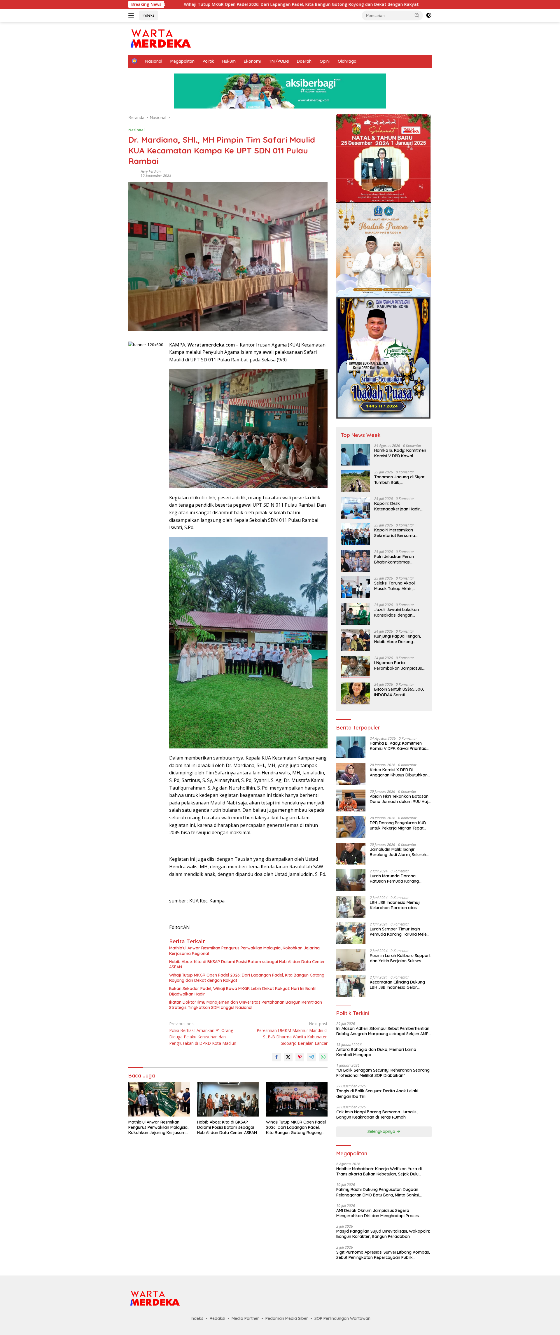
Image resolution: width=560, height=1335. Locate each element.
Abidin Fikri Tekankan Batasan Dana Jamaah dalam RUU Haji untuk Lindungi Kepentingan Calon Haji (399, 799)
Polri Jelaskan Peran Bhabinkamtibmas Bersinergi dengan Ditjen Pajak (398, 559)
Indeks (149, 15)
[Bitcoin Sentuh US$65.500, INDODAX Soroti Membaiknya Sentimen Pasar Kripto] (355, 693)
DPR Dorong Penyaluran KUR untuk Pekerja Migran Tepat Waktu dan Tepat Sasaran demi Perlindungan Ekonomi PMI (398, 825)
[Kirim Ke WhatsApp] (323, 1057)
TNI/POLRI (279, 61)
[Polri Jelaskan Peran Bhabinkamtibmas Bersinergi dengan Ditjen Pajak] (355, 561)
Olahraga (347, 61)
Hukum (229, 61)
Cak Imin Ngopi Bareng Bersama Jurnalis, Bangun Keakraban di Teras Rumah (376, 1114)
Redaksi (217, 1318)
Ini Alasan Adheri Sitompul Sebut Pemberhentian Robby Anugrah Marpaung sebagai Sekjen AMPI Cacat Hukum (382, 1031)
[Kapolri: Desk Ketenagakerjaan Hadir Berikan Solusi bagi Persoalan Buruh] (355, 508)
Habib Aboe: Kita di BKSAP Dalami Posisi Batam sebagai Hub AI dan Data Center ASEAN (247, 964)
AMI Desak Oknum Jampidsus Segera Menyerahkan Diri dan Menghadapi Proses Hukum (377, 1213)
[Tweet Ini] (288, 1057)
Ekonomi (252, 61)
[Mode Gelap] (429, 15)
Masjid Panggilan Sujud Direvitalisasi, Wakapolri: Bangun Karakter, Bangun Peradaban (383, 1234)
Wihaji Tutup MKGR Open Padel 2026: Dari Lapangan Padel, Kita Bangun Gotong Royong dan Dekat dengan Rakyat (212, 4)
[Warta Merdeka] (160, 38)
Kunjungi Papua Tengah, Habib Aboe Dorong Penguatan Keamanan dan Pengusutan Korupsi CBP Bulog (400, 639)
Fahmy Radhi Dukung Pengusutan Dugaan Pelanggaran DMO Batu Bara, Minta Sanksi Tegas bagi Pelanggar (377, 1192)
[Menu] (132, 15)
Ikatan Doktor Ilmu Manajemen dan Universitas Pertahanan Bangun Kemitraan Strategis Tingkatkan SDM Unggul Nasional (245, 1005)
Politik (208, 61)
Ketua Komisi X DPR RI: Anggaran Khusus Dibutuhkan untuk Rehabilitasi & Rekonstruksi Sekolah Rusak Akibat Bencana (399, 772)
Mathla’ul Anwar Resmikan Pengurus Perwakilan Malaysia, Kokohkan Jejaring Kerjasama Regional (244, 950)
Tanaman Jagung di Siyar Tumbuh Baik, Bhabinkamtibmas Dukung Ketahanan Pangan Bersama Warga (400, 479)
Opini (325, 61)
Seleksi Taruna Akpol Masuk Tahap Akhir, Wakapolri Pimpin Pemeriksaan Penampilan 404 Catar (399, 585)
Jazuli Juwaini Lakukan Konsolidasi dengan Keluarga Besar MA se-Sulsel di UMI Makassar (396, 612)
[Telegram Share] (311, 1057)
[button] (417, 15)
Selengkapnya (382, 1131)
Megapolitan (182, 61)
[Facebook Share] (276, 1057)
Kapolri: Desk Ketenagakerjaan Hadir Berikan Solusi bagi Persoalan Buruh (397, 506)
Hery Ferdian (151, 171)
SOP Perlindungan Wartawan (342, 1318)
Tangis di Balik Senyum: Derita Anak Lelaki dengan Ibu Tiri (377, 1093)
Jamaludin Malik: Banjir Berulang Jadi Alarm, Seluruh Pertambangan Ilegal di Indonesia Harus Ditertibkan (398, 852)
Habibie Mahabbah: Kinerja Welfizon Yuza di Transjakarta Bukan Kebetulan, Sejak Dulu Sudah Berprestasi (379, 1171)
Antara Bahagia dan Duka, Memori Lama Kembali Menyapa (376, 1052)
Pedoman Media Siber (286, 1318)
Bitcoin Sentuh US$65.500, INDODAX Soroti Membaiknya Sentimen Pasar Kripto (399, 692)
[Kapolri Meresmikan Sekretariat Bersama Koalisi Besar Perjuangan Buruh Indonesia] (355, 534)
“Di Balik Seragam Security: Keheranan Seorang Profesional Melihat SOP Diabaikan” (383, 1073)
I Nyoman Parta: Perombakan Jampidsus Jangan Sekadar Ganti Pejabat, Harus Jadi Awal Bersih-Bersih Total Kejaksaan (398, 665)
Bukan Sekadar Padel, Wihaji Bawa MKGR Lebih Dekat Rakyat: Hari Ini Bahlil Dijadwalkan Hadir (242, 991)
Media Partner (245, 1318)
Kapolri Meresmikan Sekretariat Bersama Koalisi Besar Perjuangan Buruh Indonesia (398, 532)
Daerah (304, 61)
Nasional (153, 61)
